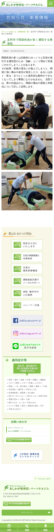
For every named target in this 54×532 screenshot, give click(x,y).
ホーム (4, 32)
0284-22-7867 (12, 496)
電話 (27, 527)
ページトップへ (44, 479)
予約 (9, 527)
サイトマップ (27, 512)
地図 (45, 527)
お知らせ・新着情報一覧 (19, 32)
